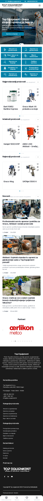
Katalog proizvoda (8, 448)
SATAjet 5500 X (29, 181)
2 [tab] (21, 44)
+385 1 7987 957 (8, 396)
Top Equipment (9, 201)
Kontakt (5, 458)
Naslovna (6, 453)
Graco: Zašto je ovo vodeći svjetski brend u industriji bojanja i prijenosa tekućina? (18, 300)
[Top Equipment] (12, 5)
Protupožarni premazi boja (11, 428)
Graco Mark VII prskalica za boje (30, 107)
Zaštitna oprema (8, 438)
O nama (5, 455)
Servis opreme (7, 450)
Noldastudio (33, 487)
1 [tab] (20, 44)
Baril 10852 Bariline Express (11, 107)
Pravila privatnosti (8, 493)
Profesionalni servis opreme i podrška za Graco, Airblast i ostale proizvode (21, 222)
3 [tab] (22, 44)
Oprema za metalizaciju (10, 416)
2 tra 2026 (13, 232)
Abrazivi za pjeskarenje (10, 408)
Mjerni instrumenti (8, 436)
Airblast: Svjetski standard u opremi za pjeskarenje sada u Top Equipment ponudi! (20, 259)
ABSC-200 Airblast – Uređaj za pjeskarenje (29, 146)
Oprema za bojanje (8, 411)
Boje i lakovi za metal (9, 418)
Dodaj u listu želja (18, 89)
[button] (3, 330)
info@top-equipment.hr (13, 1)
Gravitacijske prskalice (10, 431)
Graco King (9, 181)
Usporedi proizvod (18, 95)
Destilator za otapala (9, 433)
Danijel (6, 232)
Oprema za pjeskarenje (10, 413)
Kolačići (16, 493)
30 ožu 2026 (13, 311)
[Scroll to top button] (40, 492)
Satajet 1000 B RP (12, 144)
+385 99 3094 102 (31, 1)
